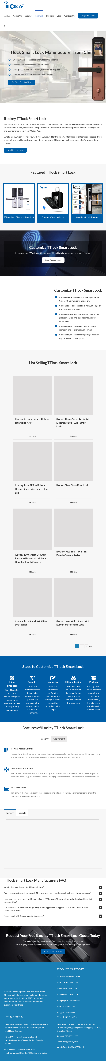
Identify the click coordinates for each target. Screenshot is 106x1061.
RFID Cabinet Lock (66, 1006)
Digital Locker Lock (66, 1012)
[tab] (45, 739)
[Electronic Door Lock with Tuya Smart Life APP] (32, 395)
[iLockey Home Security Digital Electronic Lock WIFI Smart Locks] (73, 395)
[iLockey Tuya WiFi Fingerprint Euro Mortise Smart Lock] (73, 597)
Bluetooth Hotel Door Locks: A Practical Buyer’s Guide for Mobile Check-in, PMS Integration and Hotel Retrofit (26, 1027)
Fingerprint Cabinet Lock (69, 1000)
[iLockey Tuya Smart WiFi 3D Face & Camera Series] (73, 528)
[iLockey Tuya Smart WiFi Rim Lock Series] (32, 597)
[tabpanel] (53, 776)
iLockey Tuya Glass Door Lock (72, 485)
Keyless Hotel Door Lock (69, 976)
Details (33, 436)
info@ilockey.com (70, 1041)
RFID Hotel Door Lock (68, 982)
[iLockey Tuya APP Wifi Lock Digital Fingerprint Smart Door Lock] (32, 461)
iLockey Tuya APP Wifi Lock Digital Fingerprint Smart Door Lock (32, 489)
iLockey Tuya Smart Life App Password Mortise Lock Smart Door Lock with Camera (31, 558)
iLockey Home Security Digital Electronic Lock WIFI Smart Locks (72, 423)
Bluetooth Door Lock (67, 988)
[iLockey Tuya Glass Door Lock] (73, 461)
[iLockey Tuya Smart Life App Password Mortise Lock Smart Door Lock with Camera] (32, 529)
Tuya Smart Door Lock (68, 994)
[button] (5, 26)
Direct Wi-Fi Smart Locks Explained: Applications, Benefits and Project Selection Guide (24, 1040)
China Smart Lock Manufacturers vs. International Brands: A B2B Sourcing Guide (26, 1051)
